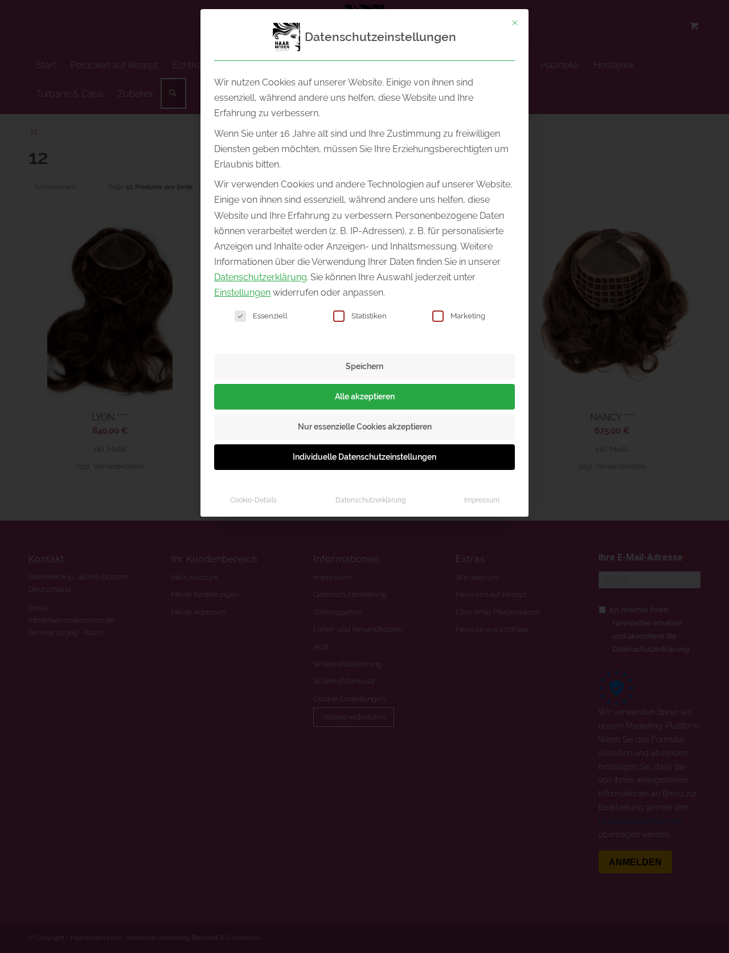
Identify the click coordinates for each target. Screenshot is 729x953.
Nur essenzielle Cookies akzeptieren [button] (365, 426)
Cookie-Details (253, 500)
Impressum (481, 500)
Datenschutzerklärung (260, 277)
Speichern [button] (364, 366)
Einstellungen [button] (242, 292)
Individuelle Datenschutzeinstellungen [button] (364, 456)
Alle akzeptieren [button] (365, 396)
